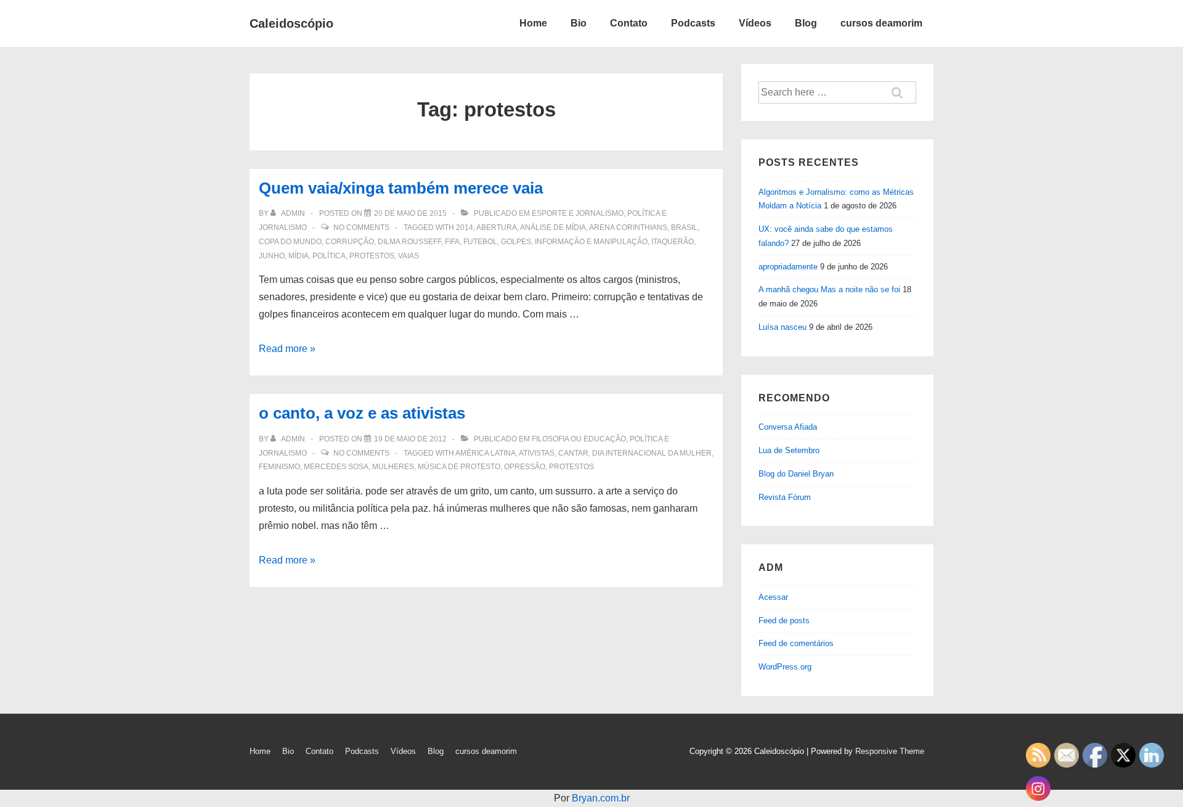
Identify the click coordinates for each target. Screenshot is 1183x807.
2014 (464, 227)
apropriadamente (788, 266)
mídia (298, 256)
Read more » (287, 348)
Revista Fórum (784, 497)
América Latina (485, 453)
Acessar (773, 597)
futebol (480, 241)
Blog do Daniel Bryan (796, 473)
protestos (371, 256)
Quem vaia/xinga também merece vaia (401, 188)
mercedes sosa (336, 466)
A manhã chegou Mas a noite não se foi (829, 289)
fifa (452, 241)
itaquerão (672, 241)
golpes (516, 241)
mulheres (393, 466)
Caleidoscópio (291, 23)
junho (272, 256)
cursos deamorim (881, 23)
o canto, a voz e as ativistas (362, 413)
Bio (579, 23)
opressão (524, 466)
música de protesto (459, 466)
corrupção (349, 241)
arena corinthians (628, 227)
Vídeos (755, 23)
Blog (806, 23)
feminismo (279, 466)
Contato (629, 23)
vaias (408, 256)
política (329, 256)
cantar (573, 453)
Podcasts (693, 23)
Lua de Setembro (788, 450)
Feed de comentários (796, 643)
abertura (496, 227)
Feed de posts (784, 620)
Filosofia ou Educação (579, 439)
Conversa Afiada (787, 427)
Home (533, 23)
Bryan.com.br (601, 798)
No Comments (361, 227)
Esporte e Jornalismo (578, 213)
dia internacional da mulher (652, 453)
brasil (684, 227)
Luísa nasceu (782, 327)
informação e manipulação (591, 241)
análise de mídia (553, 227)
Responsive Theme (889, 751)
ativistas (537, 453)
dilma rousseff (409, 241)
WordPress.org (784, 666)
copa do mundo (290, 241)
